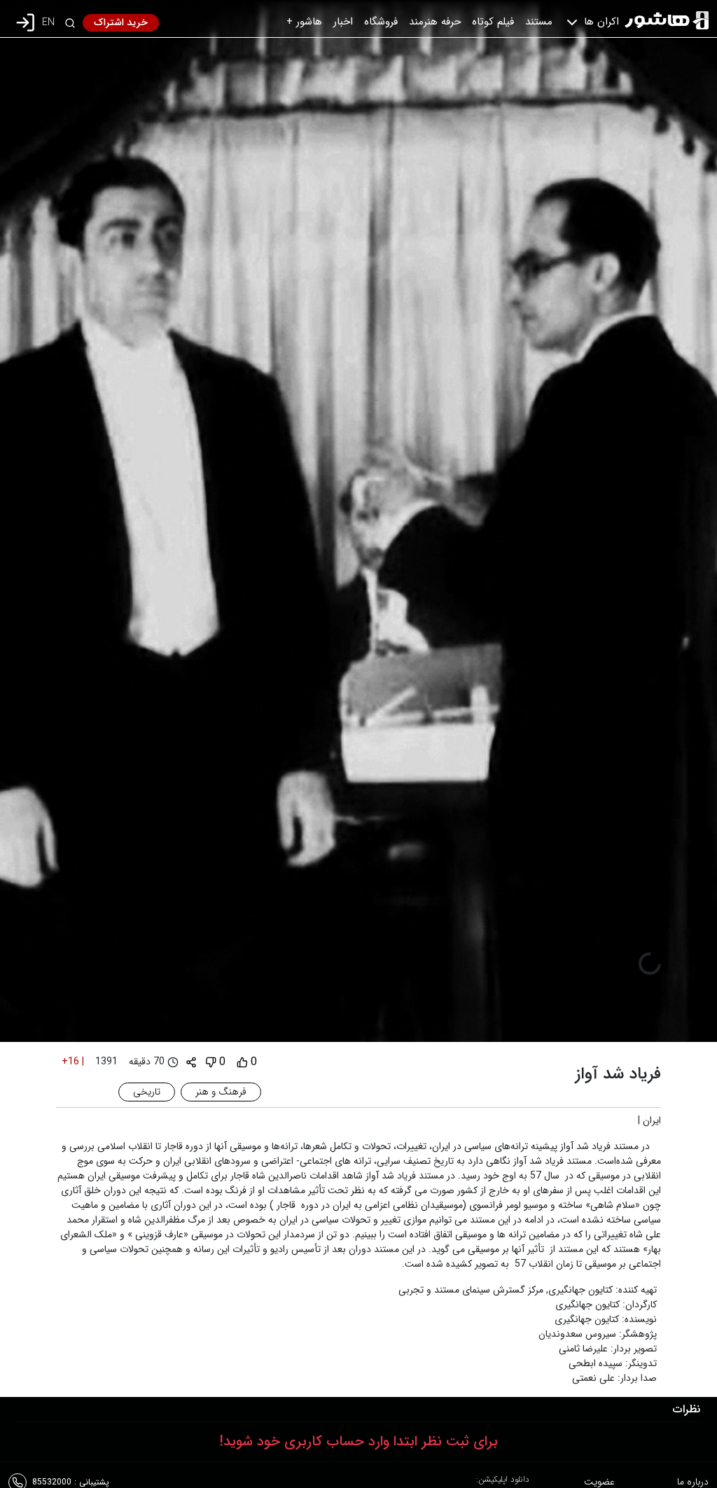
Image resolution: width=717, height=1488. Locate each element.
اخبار (343, 21)
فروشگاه (381, 21)
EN (48, 22)
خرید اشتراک (121, 22)
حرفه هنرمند (435, 21)
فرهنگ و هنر (220, 1091)
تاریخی (146, 1091)
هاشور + (304, 21)
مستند (538, 21)
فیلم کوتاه (493, 21)
